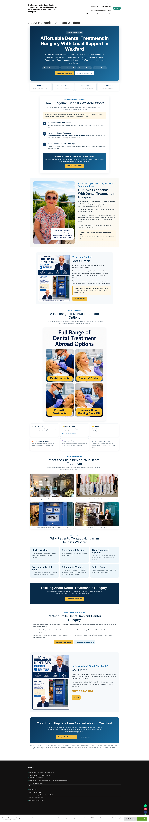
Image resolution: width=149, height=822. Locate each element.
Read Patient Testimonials (74, 598)
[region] (74, 818)
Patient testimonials (106, 6)
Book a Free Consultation (64, 73)
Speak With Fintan (79, 298)
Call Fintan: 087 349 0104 (84, 73)
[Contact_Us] (145, 812)
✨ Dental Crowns (68, 426)
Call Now (76, 697)
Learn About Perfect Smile (63, 642)
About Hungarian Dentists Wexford (39, 775)
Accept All (142, 818)
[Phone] (145, 805)
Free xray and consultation (104, 13)
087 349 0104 (82, 691)
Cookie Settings (130, 818)
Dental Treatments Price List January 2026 (98, 3)
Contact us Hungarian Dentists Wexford (100, 10)
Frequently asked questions (37, 786)
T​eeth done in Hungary (36, 777)
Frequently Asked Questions (85, 642)
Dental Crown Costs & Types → (70, 433)
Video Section (94, 6)
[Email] (145, 809)
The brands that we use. (36, 783)
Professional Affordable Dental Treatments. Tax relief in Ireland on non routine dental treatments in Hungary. (43, 8)
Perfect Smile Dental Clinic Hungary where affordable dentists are (48, 780)
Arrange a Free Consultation (66, 737)
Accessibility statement (88, 13)
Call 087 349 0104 (85, 737)
